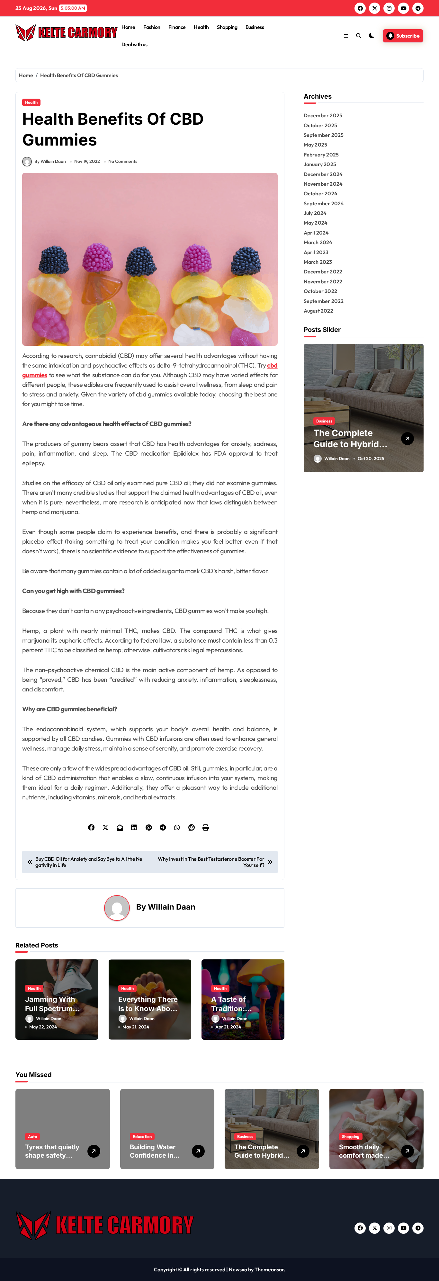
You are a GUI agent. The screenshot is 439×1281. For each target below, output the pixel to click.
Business (255, 27)
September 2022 (324, 301)
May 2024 (316, 222)
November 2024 (323, 184)
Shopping (227, 27)
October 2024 (320, 193)
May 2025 (315, 144)
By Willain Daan (50, 161)
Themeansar (269, 1269)
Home (128, 27)
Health (201, 27)
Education (142, 1136)
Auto (32, 1136)
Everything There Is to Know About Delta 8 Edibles (148, 1008)
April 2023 (316, 252)
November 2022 (323, 281)
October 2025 (320, 125)
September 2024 (324, 203)
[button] (417, 407)
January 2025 (320, 164)
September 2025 (324, 135)
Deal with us (134, 44)
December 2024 (323, 174)
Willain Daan (171, 907)
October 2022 (320, 291)
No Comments (122, 161)
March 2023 (318, 262)
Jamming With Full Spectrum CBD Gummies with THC (50, 1013)
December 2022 (323, 271)
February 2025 (321, 154)
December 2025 (323, 115)
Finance (177, 27)
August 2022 (318, 310)
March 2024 (318, 242)
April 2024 (316, 232)
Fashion (151, 27)
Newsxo (238, 1269)
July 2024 (315, 213)
